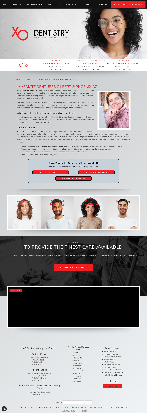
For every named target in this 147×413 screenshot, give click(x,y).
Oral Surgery (53, 4)
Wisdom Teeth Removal (112, 365)
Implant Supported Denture (113, 372)
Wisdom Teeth (109, 362)
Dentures (47, 79)
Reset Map (16, 290)
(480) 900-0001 (57, 69)
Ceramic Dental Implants (112, 357)
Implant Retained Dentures (113, 375)
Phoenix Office (123, 60)
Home (5, 4)
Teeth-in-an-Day (110, 359)
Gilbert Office (57, 60)
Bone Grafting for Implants (113, 370)
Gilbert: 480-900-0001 (97, 172)
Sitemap (124, 408)
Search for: (58, 402)
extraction (20, 119)
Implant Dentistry (35, 4)
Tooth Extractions (110, 367)
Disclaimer (114, 408)
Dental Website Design (67, 411)
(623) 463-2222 (123, 69)
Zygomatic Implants (111, 354)
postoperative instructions (61, 131)
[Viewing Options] (4, 408)
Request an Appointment (74, 178)
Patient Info (17, 4)
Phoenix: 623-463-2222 (52, 172)
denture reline (41, 139)
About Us (88, 4)
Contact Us (102, 4)
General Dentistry (71, 4)
